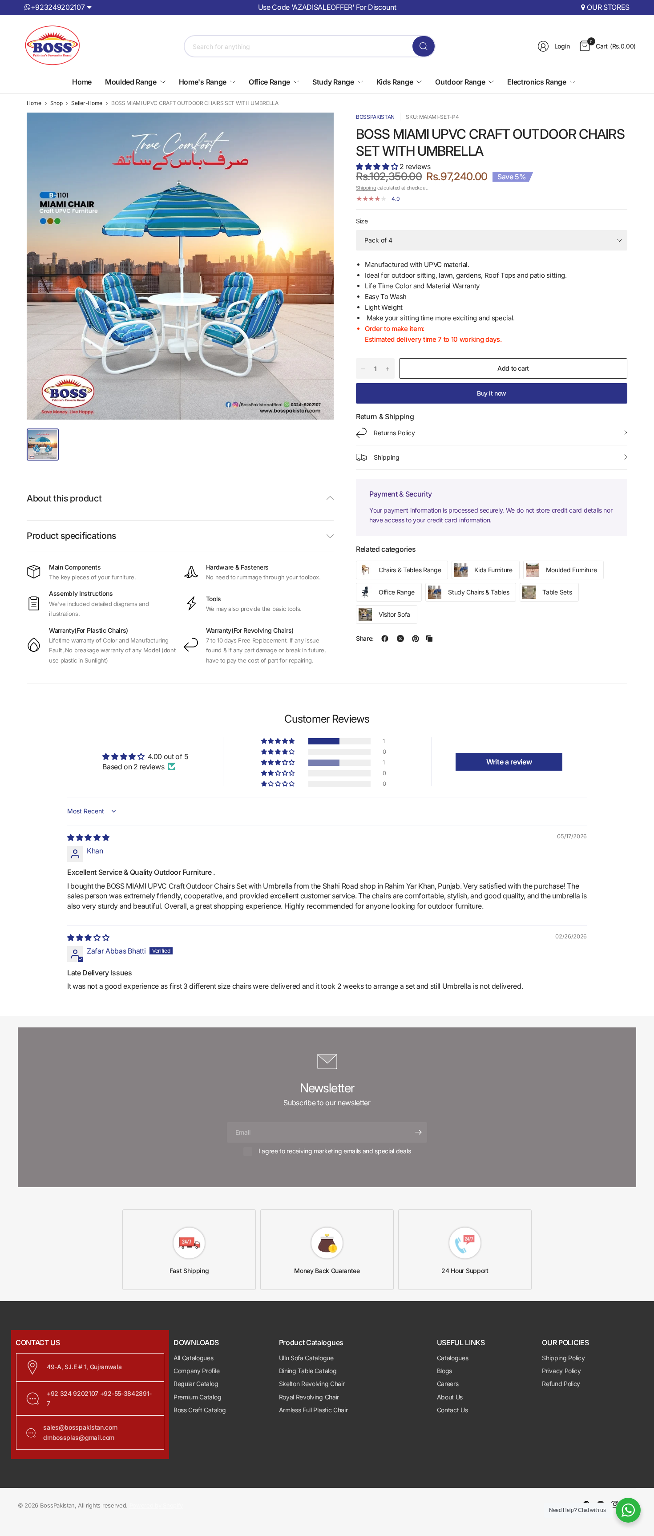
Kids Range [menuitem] (394, 81)
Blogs (444, 1370)
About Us (450, 1397)
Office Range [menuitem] (269, 81)
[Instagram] (615, 1504)
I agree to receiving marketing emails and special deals (334, 1151)
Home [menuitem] (82, 81)
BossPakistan (375, 116)
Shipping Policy (563, 1358)
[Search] (423, 46)
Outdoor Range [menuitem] (460, 81)
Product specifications (71, 535)
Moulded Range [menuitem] (131, 81)
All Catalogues (194, 1358)
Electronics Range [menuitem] (536, 81)
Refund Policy (561, 1383)
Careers (448, 1383)
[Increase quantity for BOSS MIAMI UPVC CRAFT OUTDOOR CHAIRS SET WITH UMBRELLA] (387, 369)
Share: (365, 638)
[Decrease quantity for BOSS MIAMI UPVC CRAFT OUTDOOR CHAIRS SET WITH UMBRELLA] (363, 369)
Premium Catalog (197, 1397)
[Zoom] (317, 129)
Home (34, 103)
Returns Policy (394, 433)
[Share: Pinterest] (415, 638)
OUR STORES (608, 7)
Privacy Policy (561, 1370)
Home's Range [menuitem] (202, 81)
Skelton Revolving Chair (312, 1383)
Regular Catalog (196, 1383)
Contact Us (452, 1410)
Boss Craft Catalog (200, 1410)
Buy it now (491, 393)
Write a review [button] (509, 761)
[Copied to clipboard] (429, 638)
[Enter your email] (418, 1132)
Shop (56, 103)
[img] (88, 837)
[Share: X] (400, 638)
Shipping (366, 188)
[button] (378, 166)
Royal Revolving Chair (309, 1397)
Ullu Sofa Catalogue (306, 1358)
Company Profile (196, 1370)
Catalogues (452, 1358)
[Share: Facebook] (385, 638)
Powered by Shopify (156, 1505)
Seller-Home (86, 103)
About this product (64, 498)
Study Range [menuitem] (333, 81)
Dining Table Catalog (308, 1370)
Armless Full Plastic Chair (313, 1410)
